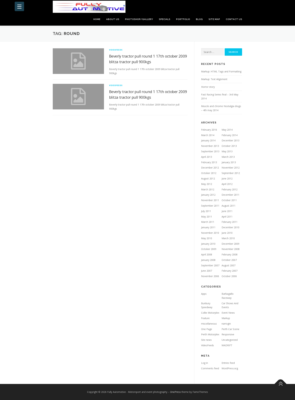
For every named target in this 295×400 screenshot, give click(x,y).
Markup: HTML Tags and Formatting (221, 71)
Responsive (228, 334)
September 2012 (231, 173)
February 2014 (229, 135)
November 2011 (210, 200)
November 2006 (210, 276)
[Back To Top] (281, 384)
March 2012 (207, 189)
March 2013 (228, 156)
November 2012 (231, 167)
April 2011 (227, 216)
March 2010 (228, 238)
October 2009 (208, 249)
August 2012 (208, 178)
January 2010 (208, 243)
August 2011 (228, 205)
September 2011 (210, 205)
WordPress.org (230, 368)
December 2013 (230, 140)
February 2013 (209, 162)
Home (96, 19)
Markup (226, 318)
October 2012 (208, 173)
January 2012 (208, 194)
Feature (205, 318)
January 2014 (208, 140)
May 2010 (206, 238)
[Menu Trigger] (19, 6)
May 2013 (227, 151)
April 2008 (206, 254)
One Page (206, 329)
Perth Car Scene (230, 329)
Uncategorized (230, 339)
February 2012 (229, 189)
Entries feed (228, 362)
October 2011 (229, 200)
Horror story (208, 86)
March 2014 (207, 135)
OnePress (175, 392)
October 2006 (229, 276)
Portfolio (183, 19)
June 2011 (227, 211)
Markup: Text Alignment (214, 79)
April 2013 (206, 156)
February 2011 (229, 221)
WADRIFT (227, 345)
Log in (204, 362)
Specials (164, 19)
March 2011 (207, 221)
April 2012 (227, 184)
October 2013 (229, 146)
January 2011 (208, 227)
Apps (204, 293)
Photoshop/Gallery (139, 19)
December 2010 (230, 227)
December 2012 (210, 167)
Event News (228, 312)
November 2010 (210, 232)
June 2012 (227, 178)
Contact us (234, 19)
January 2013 (229, 162)
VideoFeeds (116, 49)
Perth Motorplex (210, 334)
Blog (199, 19)
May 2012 (206, 184)
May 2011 (206, 216)
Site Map (214, 19)
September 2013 (210, 151)
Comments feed (210, 368)
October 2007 (229, 260)
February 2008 (229, 254)
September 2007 (210, 265)
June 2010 (227, 232)
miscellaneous (209, 323)
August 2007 (228, 265)
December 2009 (230, 243)
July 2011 (206, 211)
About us (112, 19)
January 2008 (208, 260)
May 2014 (227, 129)
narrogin (226, 323)
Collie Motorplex (210, 312)
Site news (206, 339)
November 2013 (210, 146)
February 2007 (229, 270)
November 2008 (231, 249)
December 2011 (230, 194)
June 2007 (206, 270)
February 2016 (209, 129)
